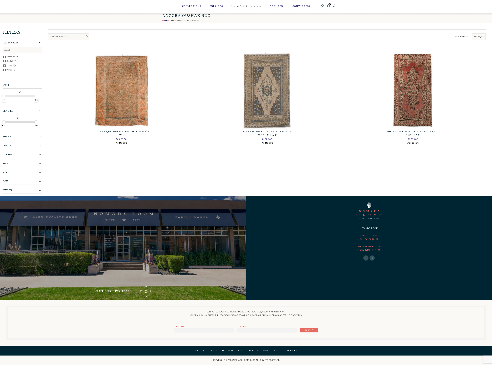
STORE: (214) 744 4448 (369, 250)
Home (164, 20)
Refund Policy (290, 351)
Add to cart (121, 143)
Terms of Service (270, 351)
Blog (240, 351)
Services (216, 6)
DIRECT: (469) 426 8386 (369, 246)
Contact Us (301, 6)
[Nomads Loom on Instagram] (372, 258)
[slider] (3, 96)
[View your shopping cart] (328, 7)
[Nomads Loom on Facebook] (365, 258)
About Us (277, 6)
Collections (191, 6)
